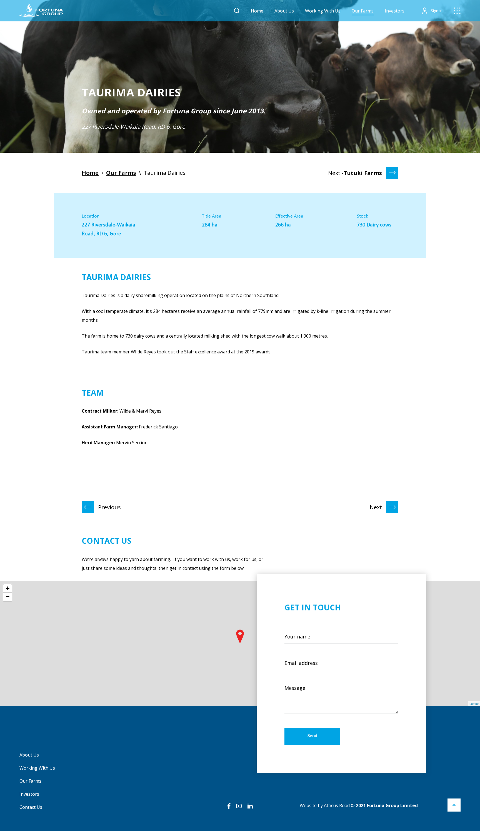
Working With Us (323, 11)
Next (376, 507)
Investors (394, 11)
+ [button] (7, 588)
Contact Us (30, 807)
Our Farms (363, 11)
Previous (109, 507)
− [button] (7, 596)
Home (257, 11)
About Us (284, 11)
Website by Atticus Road (325, 805)
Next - (355, 173)
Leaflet (474, 703)
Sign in (436, 10)
